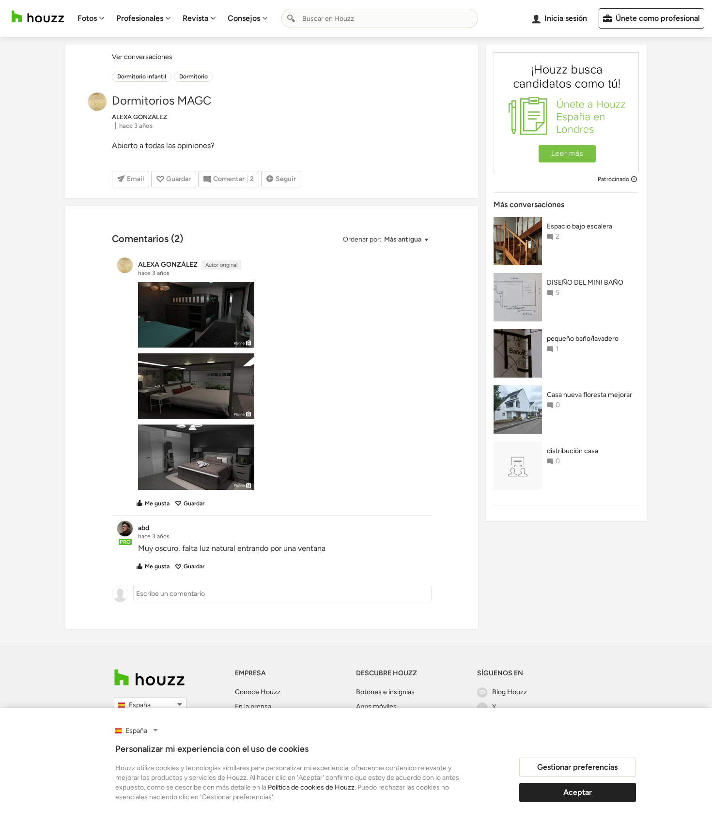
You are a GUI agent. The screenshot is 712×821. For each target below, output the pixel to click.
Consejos (244, 18)
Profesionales (139, 18)
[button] (385, 240)
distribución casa (572, 451)
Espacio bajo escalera (579, 226)
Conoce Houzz (257, 692)
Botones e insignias (385, 692)
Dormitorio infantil (141, 76)
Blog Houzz (509, 692)
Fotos (87, 18)
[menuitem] (91, 18)
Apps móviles (376, 706)
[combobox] (379, 18)
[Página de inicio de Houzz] (38, 17)
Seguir (286, 179)
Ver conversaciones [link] (142, 57)
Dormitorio (193, 76)
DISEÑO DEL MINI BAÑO (585, 282)
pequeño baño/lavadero (583, 338)
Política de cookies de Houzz (311, 787)
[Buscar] (291, 18)
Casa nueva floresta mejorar (589, 395)
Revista (195, 18)
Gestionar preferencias (577, 767)
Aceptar (577, 792)
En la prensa (253, 706)
